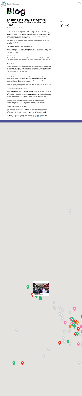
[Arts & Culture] (69, 3)
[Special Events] (74, 3)
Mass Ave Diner (37, 293)
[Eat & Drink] (59, 3)
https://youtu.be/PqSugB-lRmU (32, 116)
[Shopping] (64, 3)
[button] (77, 334)
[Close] (48, 282)
